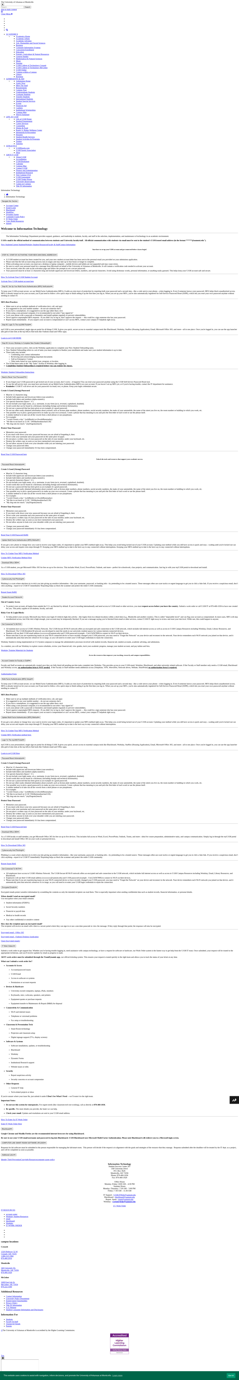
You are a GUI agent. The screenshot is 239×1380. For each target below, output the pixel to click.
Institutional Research (24, 173)
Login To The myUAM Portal (12, 740)
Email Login (11, 208)
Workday (9, 1223)
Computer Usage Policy (15, 217)
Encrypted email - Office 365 (12, 932)
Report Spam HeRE (9, 592)
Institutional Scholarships (26, 110)
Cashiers (19, 108)
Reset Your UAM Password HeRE (14, 535)
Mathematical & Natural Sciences (29, 59)
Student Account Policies (11, 597)
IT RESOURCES (8, 1210)
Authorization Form (9, 674)
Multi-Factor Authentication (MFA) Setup (16, 679)
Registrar (19, 77)
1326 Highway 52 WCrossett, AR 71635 (9, 1253)
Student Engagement (24, 121)
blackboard (10, 1221)
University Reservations (25, 182)
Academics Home (23, 36)
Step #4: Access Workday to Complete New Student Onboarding (25, 343)
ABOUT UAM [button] (12, 155)
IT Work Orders (7, 946)
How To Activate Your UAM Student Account (19, 277)
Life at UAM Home (24, 119)
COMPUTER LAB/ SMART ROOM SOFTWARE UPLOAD (23, 1143)
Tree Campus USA (23, 175)
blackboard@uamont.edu (125, 1197)
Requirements (21, 88)
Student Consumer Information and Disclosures (24, 1310)
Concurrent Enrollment (25, 50)
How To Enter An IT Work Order (14, 1120)
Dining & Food (22, 128)
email (8, 1219)
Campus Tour (21, 90)
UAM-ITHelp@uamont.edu (125, 1195)
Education (20, 52)
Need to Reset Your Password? (13, 377)
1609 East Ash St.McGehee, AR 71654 (9, 1283)
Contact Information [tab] (67, 245)
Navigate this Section (9, 201)
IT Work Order (12, 219)
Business (19, 45)
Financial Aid (21, 106)
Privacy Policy (11, 1303)
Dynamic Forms (12, 214)
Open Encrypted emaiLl (10, 941)
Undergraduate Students (25, 92)
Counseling (20, 126)
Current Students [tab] (18, 245)
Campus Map (21, 112)
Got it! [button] (231, 1376)
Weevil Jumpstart (22, 115)
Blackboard (10, 210)
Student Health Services (25, 137)
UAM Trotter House (24, 179)
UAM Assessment (23, 177)
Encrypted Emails (8, 887)
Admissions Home (23, 81)
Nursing (19, 63)
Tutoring (19, 144)
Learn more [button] (117, 1375)
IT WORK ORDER (14, 1225)
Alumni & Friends (13, 1324)
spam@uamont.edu (125, 1199)
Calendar (19, 164)
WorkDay (10, 212)
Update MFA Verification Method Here (16, 558)
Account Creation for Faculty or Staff (15, 661)
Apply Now (20, 83)
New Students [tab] (6, 245)
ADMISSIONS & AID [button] (15, 79)
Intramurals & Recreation (26, 132)
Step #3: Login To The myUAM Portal (15, 325)
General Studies (22, 56)
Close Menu (6, 14)
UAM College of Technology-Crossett (31, 65)
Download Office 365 (9, 563)
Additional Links (7, 1155)
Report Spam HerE (8, 864)
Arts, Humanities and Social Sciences (30, 43)
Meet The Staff (22, 85)
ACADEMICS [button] (12, 34)
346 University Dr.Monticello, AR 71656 (10, 1269)
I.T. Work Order (119, 1206)
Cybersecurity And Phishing (12, 579)
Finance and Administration (27, 170)
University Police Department (17, 1298)
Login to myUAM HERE (11, 338)
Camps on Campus (23, 184)
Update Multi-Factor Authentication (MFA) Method (20, 540)
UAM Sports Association (26, 150)
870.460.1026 (6, 1272)
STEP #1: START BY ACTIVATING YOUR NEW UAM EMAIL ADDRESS (28, 255)
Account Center (12, 205)
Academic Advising (23, 41)
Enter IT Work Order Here (11, 1124)
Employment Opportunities (16, 1301)
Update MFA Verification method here (16, 735)
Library (19, 74)
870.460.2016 (6, 1258)
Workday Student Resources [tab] (36, 245)
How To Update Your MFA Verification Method (20, 553)
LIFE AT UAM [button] (12, 117)
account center (11, 1214)
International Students (24, 99)
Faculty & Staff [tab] (54, 245)
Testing (19, 141)
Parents (9, 1326)
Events (18, 103)
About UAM (21, 157)
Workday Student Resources (17, 1216)
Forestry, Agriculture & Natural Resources (32, 54)
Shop (18, 152)
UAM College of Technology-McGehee (32, 68)
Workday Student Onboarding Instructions (17, 372)
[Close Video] (3, 1358)
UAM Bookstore (22, 161)
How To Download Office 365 (13, 574)
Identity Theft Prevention (11, 1160)
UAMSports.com (23, 148)
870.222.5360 (6, 1287)
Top (2, 1356)
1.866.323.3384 (7, 1256)
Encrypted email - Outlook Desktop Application (20, 937)
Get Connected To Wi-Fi (10, 624)
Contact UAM (21, 168)
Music (18, 61)
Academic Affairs (23, 39)
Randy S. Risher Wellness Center (29, 130)
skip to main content (9, 9)
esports (8, 223)
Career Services (22, 123)
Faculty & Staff (12, 1322)
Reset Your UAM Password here (14, 454)
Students (9, 1319)
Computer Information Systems (28, 48)
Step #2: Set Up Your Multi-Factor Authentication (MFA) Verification (26, 286)
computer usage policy (46, 1160)
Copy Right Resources (15, 221)
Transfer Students (23, 97)
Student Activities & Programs (28, 139)
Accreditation (21, 159)
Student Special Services (25, 101)
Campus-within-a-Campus (26, 72)
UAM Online (21, 70)
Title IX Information (24, 186)
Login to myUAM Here (10, 753)
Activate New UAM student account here (17, 281)
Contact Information (14, 1296)
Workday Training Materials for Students (17, 650)
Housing (19, 135)
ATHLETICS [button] (11, 146)
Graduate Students (23, 94)
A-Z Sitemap (11, 1307)
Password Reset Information (12, 464)
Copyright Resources (29, 1160)
